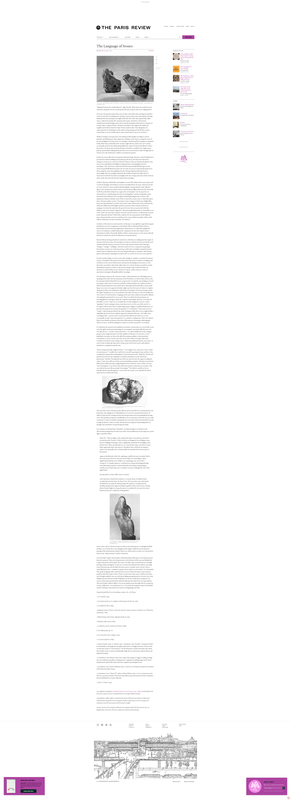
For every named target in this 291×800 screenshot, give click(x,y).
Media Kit (148, 725)
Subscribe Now (28, 791)
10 (138, 308)
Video (180, 725)
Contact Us (131, 727)
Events (166, 26)
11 (123, 349)
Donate (172, 26)
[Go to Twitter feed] (106, 725)
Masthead (164, 724)
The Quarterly (114, 37)
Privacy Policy (176, 781)
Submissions (148, 727)
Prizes (163, 725)
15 (106, 557)
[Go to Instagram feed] (98, 725)
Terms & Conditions (189, 781)
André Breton (102, 51)
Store (187, 26)
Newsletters (180, 26)
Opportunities (182, 724)
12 (129, 367)
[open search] (179, 37)
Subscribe (188, 37)
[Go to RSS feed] (110, 725)
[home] (123, 28)
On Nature (151, 50)
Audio (137, 37)
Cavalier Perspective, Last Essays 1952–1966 (126, 691)
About (147, 37)
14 (106, 437)
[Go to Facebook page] (102, 725)
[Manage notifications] (287, 796)
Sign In (192, 26)
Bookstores (165, 727)
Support (131, 725)
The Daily (100, 37)
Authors (127, 37)
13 (123, 428)
